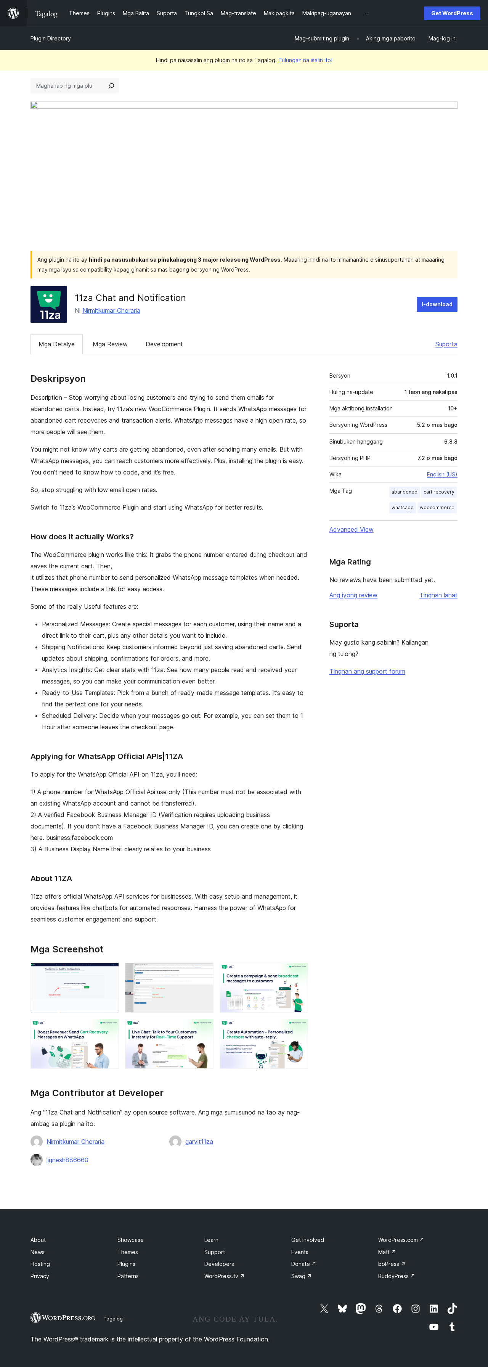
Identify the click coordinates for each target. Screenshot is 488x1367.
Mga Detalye (57, 344)
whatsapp (403, 507)
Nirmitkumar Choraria (111, 310)
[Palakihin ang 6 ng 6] (298, 1029)
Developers (219, 1264)
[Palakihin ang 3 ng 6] (298, 973)
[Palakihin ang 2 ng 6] (203, 973)
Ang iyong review (353, 595)
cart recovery (439, 492)
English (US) (442, 474)
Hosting (40, 1264)
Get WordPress (452, 13)
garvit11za (199, 1141)
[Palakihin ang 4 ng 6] (108, 1029)
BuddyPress (396, 1276)
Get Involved (307, 1240)
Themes (127, 1252)
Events (299, 1252)
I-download (437, 304)
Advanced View (351, 529)
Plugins (126, 1264)
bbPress (392, 1264)
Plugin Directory (50, 38)
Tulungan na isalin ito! (305, 60)
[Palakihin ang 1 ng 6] (108, 973)
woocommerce (437, 507)
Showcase (130, 1240)
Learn (211, 1240)
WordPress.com (401, 1240)
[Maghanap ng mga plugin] (111, 85)
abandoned (404, 492)
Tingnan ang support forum (367, 671)
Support (214, 1252)
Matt (387, 1252)
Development (164, 344)
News (37, 1252)
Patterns (128, 1276)
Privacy (39, 1276)
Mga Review (110, 344)
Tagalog (113, 1319)
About (38, 1240)
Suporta (446, 344)
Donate (303, 1264)
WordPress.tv (224, 1276)
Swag (301, 1276)
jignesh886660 (67, 1160)
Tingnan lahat (438, 595)
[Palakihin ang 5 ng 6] (203, 1029)
